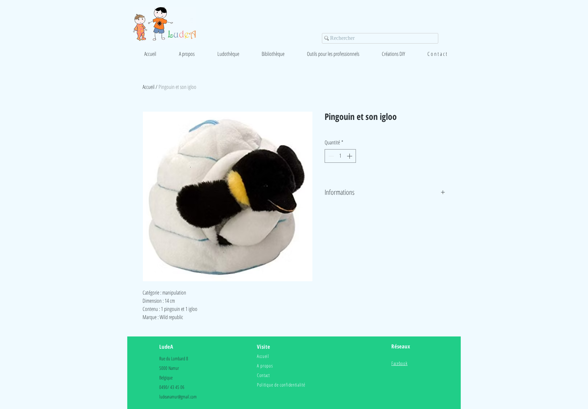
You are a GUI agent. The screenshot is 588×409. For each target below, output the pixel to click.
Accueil (148, 87)
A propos (265, 365)
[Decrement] (330, 156)
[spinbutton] (340, 156)
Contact (263, 375)
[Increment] (350, 156)
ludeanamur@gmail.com (178, 396)
